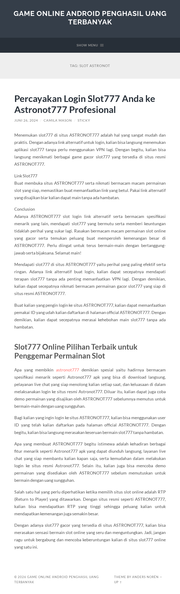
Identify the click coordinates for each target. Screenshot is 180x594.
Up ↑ (118, 582)
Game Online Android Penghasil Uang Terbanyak (90, 17)
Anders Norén (145, 577)
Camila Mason (58, 120)
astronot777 (67, 369)
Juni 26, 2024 (26, 120)
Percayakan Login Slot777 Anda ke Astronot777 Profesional (84, 104)
